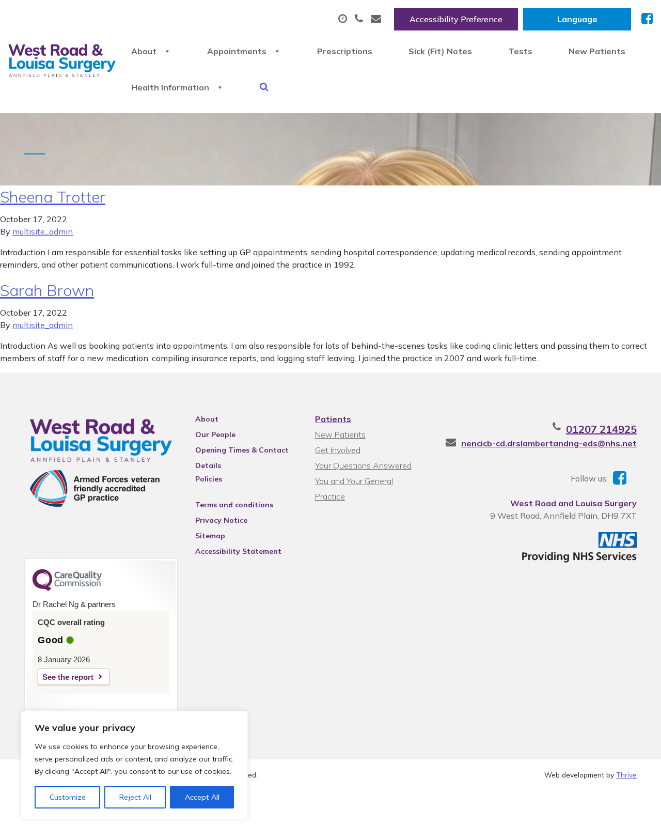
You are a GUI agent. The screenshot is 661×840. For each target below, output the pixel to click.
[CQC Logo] (67, 588)
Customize (68, 797)
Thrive (626, 774)
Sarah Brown (47, 290)
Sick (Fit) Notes (440, 51)
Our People (215, 434)
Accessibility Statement (238, 551)
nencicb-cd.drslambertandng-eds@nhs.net (549, 443)
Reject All (135, 797)
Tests (520, 51)
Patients (333, 419)
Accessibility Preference (456, 19)
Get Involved (337, 450)
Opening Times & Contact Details (242, 451)
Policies (208, 479)
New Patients (597, 51)
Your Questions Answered (363, 465)
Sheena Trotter (52, 197)
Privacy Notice (221, 520)
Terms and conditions (234, 504)
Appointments (236, 51)
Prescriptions (344, 51)
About (143, 51)
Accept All (202, 797)
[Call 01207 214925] (360, 19)
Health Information (170, 87)
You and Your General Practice (354, 482)
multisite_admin (42, 231)
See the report (67, 677)
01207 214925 (601, 429)
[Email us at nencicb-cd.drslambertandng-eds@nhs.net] (377, 19)
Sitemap (210, 535)
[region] (134, 765)
